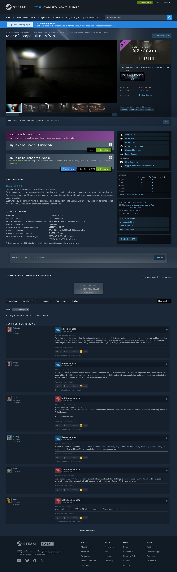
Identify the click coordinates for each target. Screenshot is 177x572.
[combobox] (136, 17)
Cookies (126, 561)
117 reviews (17, 402)
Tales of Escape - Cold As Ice (35, 161)
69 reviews (16, 442)
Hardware (108, 556)
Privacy (126, 547)
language (165, 2)
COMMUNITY (50, 7)
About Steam (86, 547)
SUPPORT (74, 7)
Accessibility (128, 552)
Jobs (107, 552)
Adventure (124, 110)
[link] (86, 169)
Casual (147, 110)
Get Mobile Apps (153, 552)
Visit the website (126, 218)
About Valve (109, 547)
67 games (16, 331)
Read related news (127, 226)
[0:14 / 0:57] (61, 71)
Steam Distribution (88, 561)
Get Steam (151, 547)
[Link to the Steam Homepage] (16, 9)
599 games (16, 439)
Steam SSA (86, 552)
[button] (10, 17)
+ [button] (152, 110)
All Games (9, 32)
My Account (151, 561)
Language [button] (46, 301)
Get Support (152, 556)
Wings (15, 363)
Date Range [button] (61, 301)
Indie (141, 110)
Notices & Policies (130, 556)
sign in (156, 2)
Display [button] (75, 301)
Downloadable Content (74, 32)
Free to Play (134, 110)
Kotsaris (16, 328)
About (63, 7)
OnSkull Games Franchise (40, 32)
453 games (16, 502)
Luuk (15, 397)
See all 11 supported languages (131, 194)
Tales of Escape (58, 32)
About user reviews (149, 277)
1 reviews (16, 365)
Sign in (10, 121)
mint (15, 469)
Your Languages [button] (20, 310)
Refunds (126, 565)
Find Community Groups (129, 229)
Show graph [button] (162, 301)
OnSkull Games (145, 95)
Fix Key (16, 437)
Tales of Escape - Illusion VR (61, 161)
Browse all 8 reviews (87, 530)
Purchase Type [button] (29, 301)
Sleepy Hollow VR (81, 161)
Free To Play (149, 205)
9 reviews (16, 333)
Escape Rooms (134, 210)
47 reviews (16, 471)
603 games (16, 400)
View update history (128, 222)
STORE (37, 7)
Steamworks (86, 556)
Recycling (109, 561)
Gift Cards (85, 565)
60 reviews (16, 504)
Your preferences (165, 277)
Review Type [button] (12, 301)
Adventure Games (22, 32)
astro (15, 499)
